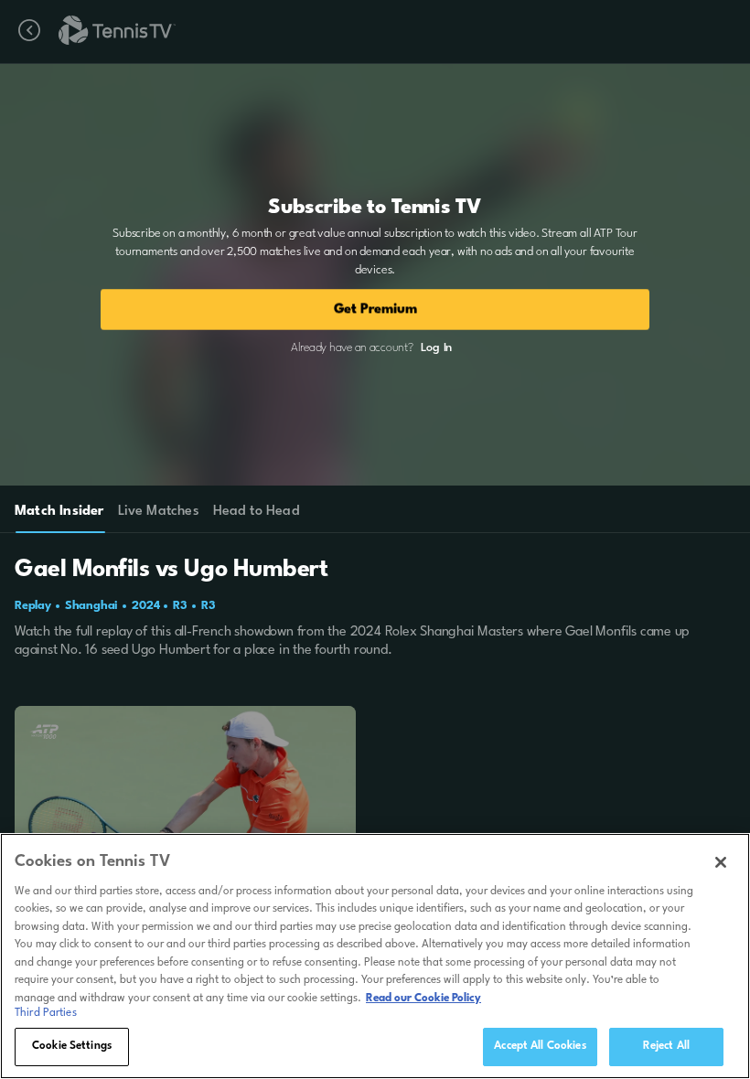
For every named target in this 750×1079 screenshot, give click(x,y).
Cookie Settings (72, 1046)
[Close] (721, 862)
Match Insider (59, 511)
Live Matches (157, 511)
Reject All (666, 1046)
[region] (375, 956)
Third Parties (46, 1013)
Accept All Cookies (539, 1046)
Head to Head (256, 511)
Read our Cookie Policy (423, 998)
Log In (436, 348)
